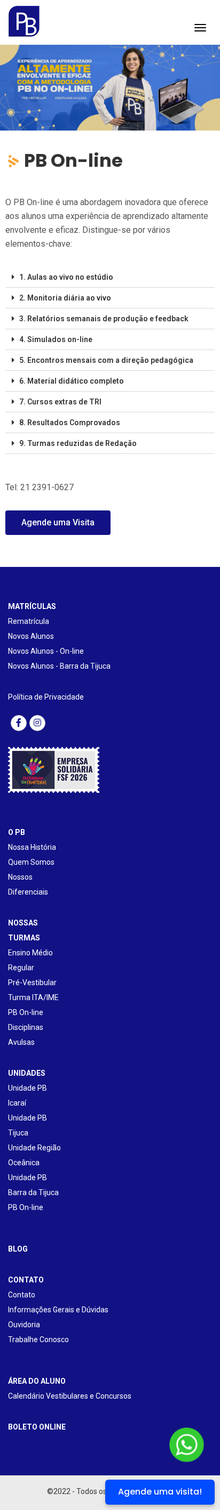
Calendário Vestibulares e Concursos (69, 1396)
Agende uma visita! (160, 1491)
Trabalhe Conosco (38, 1339)
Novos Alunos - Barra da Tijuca (59, 666)
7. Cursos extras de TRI (60, 401)
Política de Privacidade (46, 697)
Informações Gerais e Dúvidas (58, 1309)
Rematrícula (28, 621)
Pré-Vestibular (32, 982)
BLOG (18, 1249)
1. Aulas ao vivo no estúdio (66, 277)
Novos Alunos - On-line (46, 651)
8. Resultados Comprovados (69, 422)
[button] (110, 277)
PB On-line (25, 1012)
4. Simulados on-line (55, 339)
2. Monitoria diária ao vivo (65, 298)
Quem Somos (31, 862)
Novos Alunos (31, 636)
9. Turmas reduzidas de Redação (78, 443)
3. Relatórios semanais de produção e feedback (103, 318)
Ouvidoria (24, 1324)
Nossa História (32, 847)
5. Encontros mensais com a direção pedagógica (106, 360)
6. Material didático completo (71, 381)
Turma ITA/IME (33, 997)
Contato (21, 1294)
